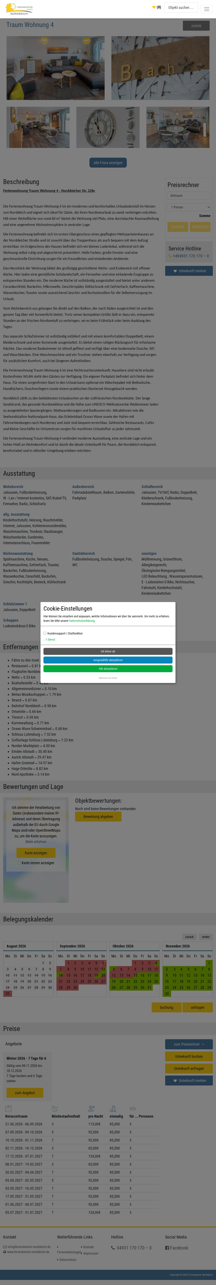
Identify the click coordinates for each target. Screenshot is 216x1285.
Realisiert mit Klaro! (108, 678)
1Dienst (49, 639)
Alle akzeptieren (108, 668)
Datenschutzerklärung (82, 620)
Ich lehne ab (108, 651)
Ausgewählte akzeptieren (108, 660)
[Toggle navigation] (207, 9)
